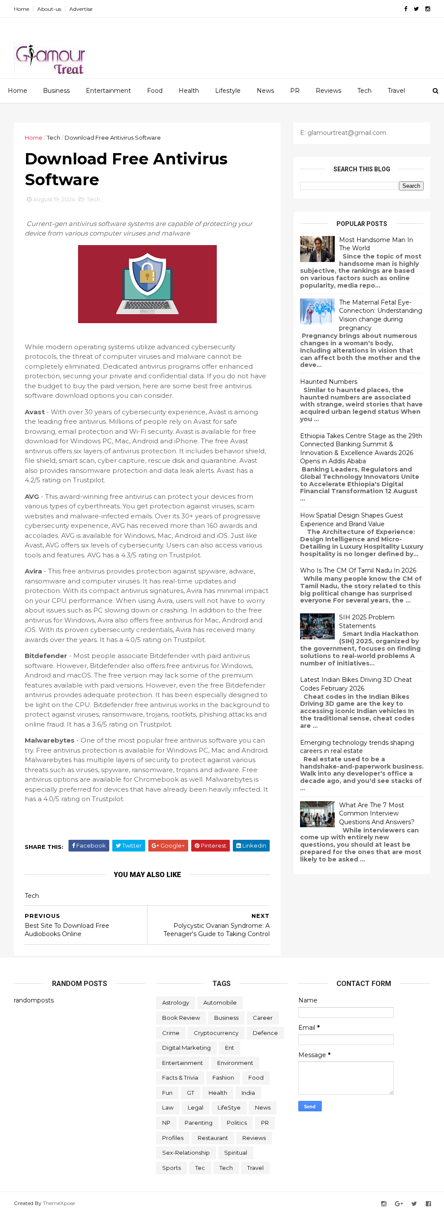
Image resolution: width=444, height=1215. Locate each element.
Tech (364, 91)
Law (167, 1107)
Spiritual (235, 1152)
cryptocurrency (216, 1032)
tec (200, 1167)
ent (229, 1047)
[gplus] (399, 1204)
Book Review (181, 1017)
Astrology (175, 1002)
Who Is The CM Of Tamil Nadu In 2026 (358, 570)
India (248, 1092)
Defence (265, 1032)
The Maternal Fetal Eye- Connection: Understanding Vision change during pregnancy (380, 315)
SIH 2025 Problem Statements (367, 621)
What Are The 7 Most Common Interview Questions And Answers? (377, 813)
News (265, 91)
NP (166, 1122)
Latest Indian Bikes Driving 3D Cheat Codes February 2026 (356, 684)
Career (263, 1017)
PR (295, 91)
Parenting (198, 1122)
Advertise (80, 9)
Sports (171, 1167)
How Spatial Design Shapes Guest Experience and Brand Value (351, 519)
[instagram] (427, 9)
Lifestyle (228, 91)
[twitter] (416, 9)
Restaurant (213, 1137)
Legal (195, 1107)
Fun (167, 1092)
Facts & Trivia (180, 1077)
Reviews (328, 91)
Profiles (172, 1137)
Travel (396, 91)
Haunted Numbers (328, 382)
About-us (49, 9)
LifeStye (229, 1107)
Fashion (223, 1077)
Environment (235, 1062)
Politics (237, 1122)
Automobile (220, 1002)
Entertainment (108, 91)
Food (155, 91)
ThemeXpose (59, 1203)
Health (189, 91)
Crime (171, 1032)
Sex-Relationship (186, 1152)
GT (190, 1092)
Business (56, 91)
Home (21, 9)
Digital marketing (186, 1047)
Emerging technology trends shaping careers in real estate (357, 747)
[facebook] (405, 9)
